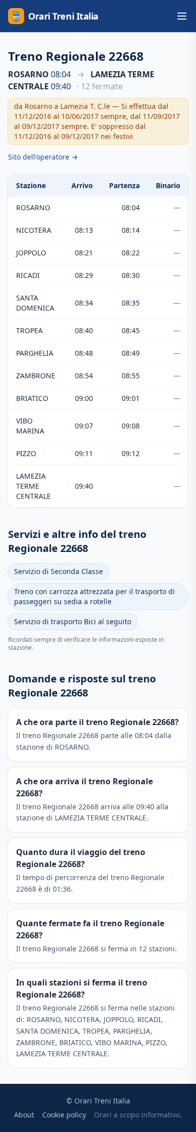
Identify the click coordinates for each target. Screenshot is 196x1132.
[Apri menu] (182, 16)
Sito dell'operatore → (43, 157)
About (24, 1114)
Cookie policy (64, 1114)
